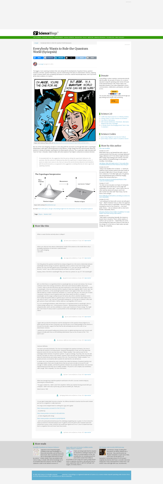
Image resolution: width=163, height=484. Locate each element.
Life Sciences (37, 37)
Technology (110, 37)
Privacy (60, 474)
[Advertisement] (81, 15)
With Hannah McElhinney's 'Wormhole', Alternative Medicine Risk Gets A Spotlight (115, 122)
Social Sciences (69, 37)
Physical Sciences (48, 37)
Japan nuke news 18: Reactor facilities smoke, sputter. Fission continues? (79, 447)
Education (78, 37)
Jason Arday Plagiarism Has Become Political (113, 137)
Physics (40, 214)
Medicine (90, 37)
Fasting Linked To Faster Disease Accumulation (114, 118)
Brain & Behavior (99, 37)
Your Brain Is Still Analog (108, 120)
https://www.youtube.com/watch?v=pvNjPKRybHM (51, 418)
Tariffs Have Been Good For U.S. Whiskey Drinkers (115, 117)
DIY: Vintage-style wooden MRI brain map (111, 447)
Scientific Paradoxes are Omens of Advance (46, 447)
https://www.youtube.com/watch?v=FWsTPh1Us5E (51, 408)
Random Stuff (47, 214)
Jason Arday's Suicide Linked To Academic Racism (114, 138)
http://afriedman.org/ (50, 205)
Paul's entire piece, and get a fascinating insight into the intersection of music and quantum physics (65, 208)
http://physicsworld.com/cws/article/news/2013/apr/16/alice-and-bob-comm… (71, 143)
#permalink (88, 240)
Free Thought (119, 37)
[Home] (49, 33)
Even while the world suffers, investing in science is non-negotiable (114, 196)
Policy (85, 37)
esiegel (36, 43)
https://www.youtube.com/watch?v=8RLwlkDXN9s (51, 413)
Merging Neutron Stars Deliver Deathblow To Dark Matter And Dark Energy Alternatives (114, 212)
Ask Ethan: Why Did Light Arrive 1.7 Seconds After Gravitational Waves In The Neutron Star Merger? (113, 164)
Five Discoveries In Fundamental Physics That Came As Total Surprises (112, 180)
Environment (58, 37)
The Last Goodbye (104, 148)
